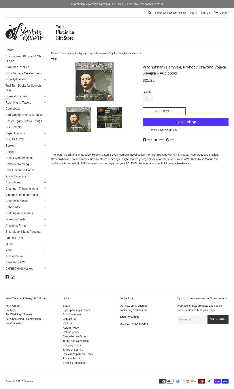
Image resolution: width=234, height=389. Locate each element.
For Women (12, 305)
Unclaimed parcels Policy (78, 354)
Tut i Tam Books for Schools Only (23, 88)
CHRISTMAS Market (25, 268)
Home (9, 50)
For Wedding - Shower (18, 314)
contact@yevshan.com (134, 310)
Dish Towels (13, 127)
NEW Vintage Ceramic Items (24, 73)
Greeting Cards (25, 219)
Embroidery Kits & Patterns (22, 231)
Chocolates (25, 182)
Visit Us (67, 323)
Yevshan (28, 381)
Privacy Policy (71, 358)
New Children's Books (19, 170)
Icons (25, 250)
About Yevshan (72, 314)
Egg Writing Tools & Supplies (25, 114)
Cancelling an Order (74, 336)
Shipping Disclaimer (74, 362)
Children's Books (25, 200)
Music (25, 243)
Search (67, 305)
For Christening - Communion (23, 318)
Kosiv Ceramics (15, 176)
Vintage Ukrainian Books (25, 194)
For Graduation (14, 323)
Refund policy (71, 332)
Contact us (69, 318)
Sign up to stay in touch (76, 310)
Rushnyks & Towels (25, 102)
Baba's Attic (25, 207)
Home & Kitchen (25, 96)
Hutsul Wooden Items (25, 157)
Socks (25, 151)
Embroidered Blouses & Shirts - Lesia (25, 59)
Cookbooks (12, 108)
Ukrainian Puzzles (17, 67)
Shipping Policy (72, 345)
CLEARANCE (14, 139)
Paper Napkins (25, 133)
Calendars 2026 (15, 262)
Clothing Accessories (25, 213)
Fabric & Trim (14, 237)
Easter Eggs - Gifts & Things (25, 121)
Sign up (205, 12)
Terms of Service (73, 349)
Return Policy (71, 327)
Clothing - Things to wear (25, 188)
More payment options (164, 129)
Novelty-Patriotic (25, 79)
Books (25, 145)
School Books (14, 256)
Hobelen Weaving (17, 164)
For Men (10, 310)
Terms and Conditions (76, 340)
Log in (193, 12)
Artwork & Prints (25, 225)
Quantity (147, 92)
